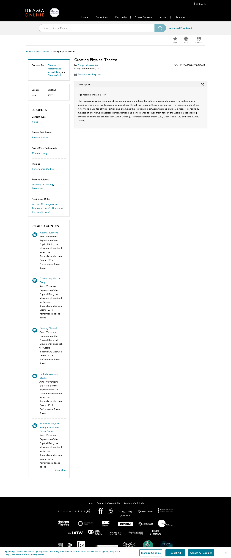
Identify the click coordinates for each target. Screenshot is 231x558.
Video (37, 51)
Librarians (179, 17)
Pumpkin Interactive (87, 65)
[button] (186, 40)
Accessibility (113, 503)
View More (60, 470)
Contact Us (130, 503)
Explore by (121, 17)
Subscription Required (89, 74)
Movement (37, 188)
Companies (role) (41, 208)
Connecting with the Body (50, 280)
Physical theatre (40, 137)
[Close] (226, 552)
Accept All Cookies (201, 552)
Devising (36, 184)
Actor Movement (49, 232)
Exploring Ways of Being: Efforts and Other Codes (49, 427)
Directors (57, 208)
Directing (48, 184)
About (163, 17)
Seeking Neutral (48, 328)
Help (141, 503)
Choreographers (49, 204)
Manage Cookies (151, 552)
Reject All (175, 552)
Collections (101, 17)
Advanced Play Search (180, 28)
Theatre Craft (55, 75)
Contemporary (39, 153)
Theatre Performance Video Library (55, 69)
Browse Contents (143, 17)
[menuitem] (49, 72)
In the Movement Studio (49, 376)
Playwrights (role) (41, 212)
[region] (115, 552)
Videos (45, 51)
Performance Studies (43, 168)
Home (84, 17)
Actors (35, 204)
